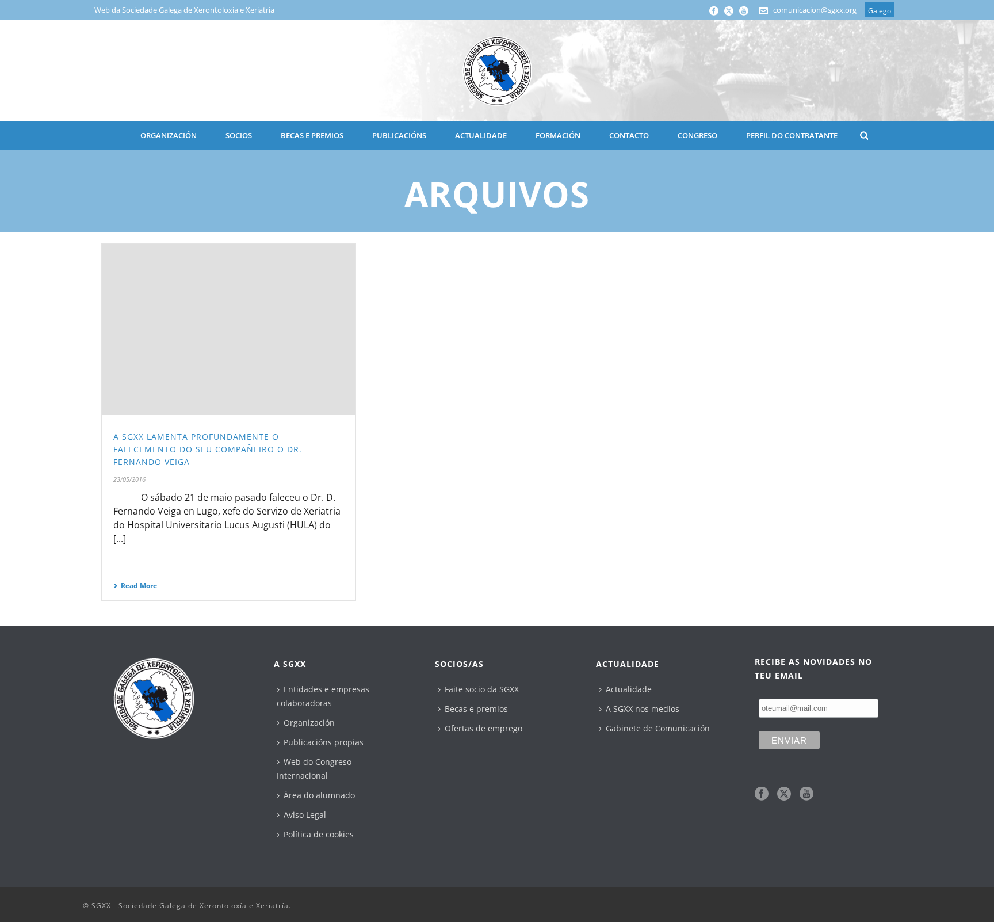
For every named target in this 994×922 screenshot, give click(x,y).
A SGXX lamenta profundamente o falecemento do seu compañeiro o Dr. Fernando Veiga (207, 449)
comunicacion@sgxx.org (815, 10)
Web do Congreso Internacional (314, 768)
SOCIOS (238, 135)
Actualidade (629, 689)
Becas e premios (476, 708)
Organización (309, 722)
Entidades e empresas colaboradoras (323, 696)
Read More (139, 585)
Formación (558, 135)
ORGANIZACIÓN (168, 135)
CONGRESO (697, 135)
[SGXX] (497, 70)
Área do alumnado (319, 795)
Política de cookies (319, 834)
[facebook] (762, 794)
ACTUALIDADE (481, 135)
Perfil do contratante (792, 135)
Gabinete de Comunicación (658, 728)
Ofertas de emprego (483, 728)
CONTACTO (629, 135)
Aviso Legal (305, 814)
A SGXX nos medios (642, 708)
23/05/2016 (129, 479)
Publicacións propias (324, 742)
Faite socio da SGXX (482, 689)
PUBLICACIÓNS (399, 135)
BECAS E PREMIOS (312, 135)
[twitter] (784, 794)
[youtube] (806, 794)
